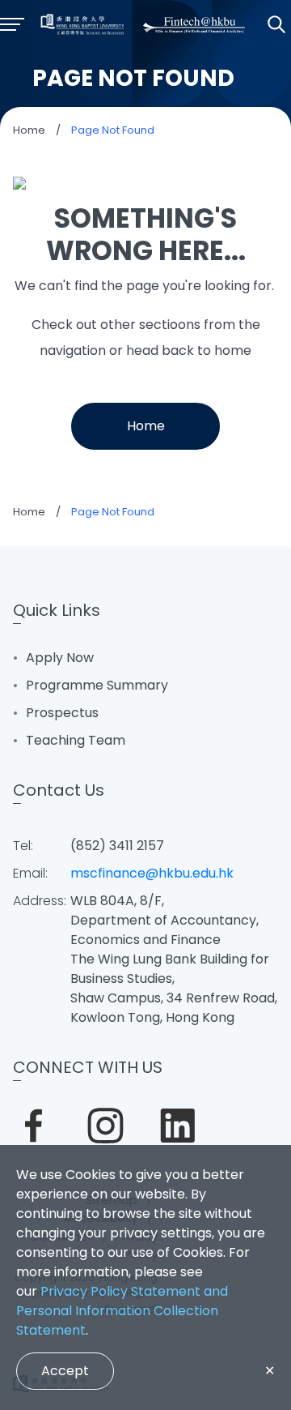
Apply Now (60, 657)
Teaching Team (75, 740)
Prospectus (62, 712)
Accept (65, 1370)
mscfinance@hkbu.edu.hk (152, 873)
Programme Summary (97, 685)
